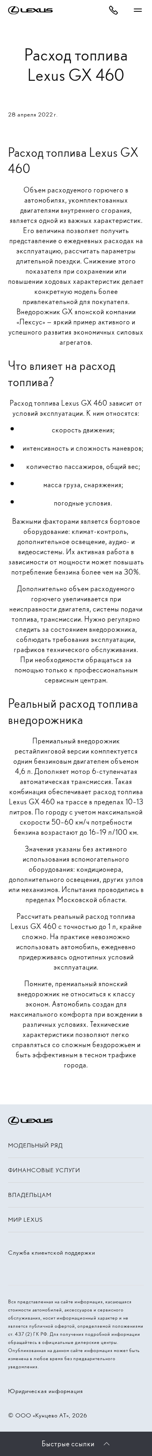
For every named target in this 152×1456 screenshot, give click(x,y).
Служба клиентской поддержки (51, 1252)
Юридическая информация (45, 1391)
